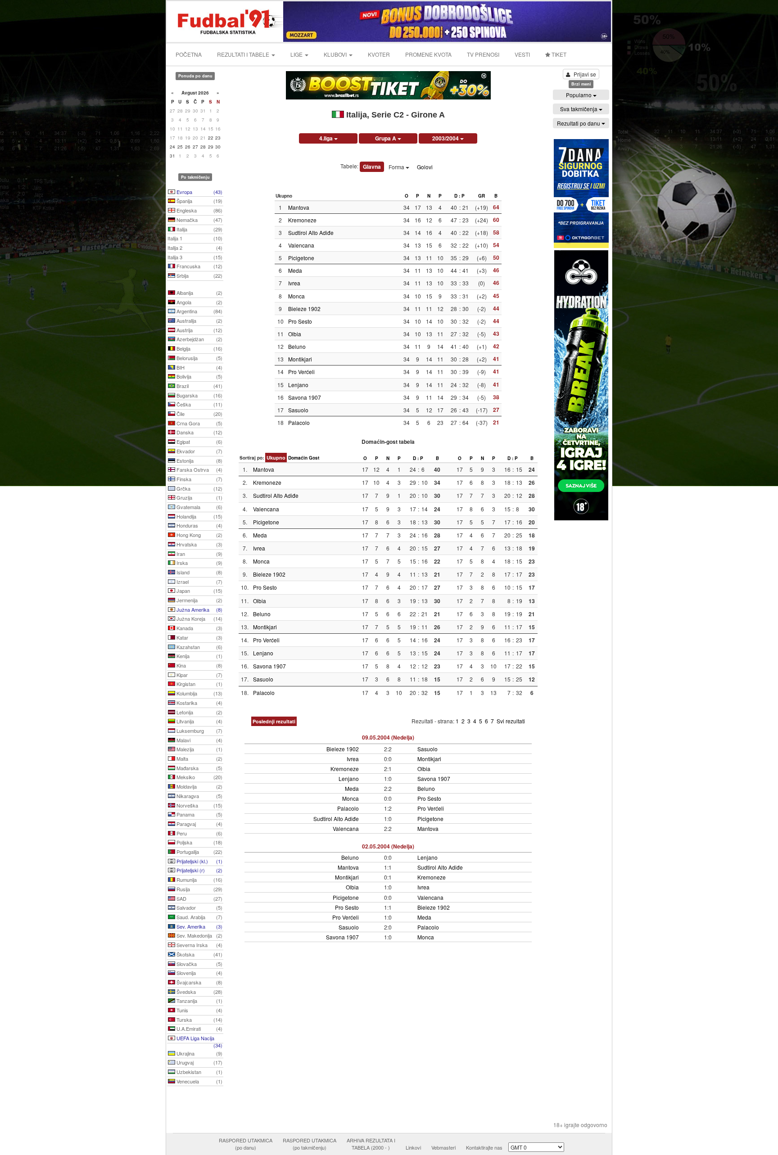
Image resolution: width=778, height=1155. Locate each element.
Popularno (579, 95)
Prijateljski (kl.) (198, 861)
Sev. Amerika (198, 926)
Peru (198, 833)
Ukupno (276, 457)
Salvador (198, 907)
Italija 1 (194, 238)
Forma (397, 167)
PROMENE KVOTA (428, 54)
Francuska (198, 266)
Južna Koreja (198, 618)
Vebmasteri (443, 1147)
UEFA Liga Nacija (198, 1038)
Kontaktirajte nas (484, 1147)
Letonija (198, 712)
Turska (198, 1019)
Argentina (198, 311)
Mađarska (198, 768)
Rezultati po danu (579, 123)
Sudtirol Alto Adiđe (311, 232)
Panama (198, 814)
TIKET (558, 54)
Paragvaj (198, 823)
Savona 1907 (304, 397)
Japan (198, 590)
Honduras (198, 525)
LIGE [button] (297, 54)
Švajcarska (198, 982)
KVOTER (379, 54)
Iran (198, 553)
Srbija (198, 275)
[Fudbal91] (225, 20)
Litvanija (198, 721)
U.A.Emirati (198, 1028)
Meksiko (198, 777)
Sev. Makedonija (198, 935)
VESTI (522, 54)
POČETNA (189, 54)
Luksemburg (198, 730)
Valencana (301, 245)
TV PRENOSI (483, 54)
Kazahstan (198, 646)
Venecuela (198, 1081)
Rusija (198, 889)
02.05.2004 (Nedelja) (388, 846)
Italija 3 (194, 257)
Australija (198, 320)
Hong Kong (198, 534)
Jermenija (198, 600)
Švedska (198, 991)
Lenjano (298, 384)
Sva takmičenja (579, 109)
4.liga (326, 138)
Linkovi (413, 1147)
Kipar (198, 674)
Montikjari (300, 359)
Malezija (198, 749)
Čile (198, 413)
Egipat (198, 441)
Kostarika (198, 702)
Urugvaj (198, 1062)
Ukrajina (198, 1053)
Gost (314, 458)
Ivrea (294, 283)
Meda (295, 270)
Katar (198, 637)
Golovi (425, 167)
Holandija (198, 516)
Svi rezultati (511, 721)
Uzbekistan (198, 1071)
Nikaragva (198, 795)
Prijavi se (585, 74)
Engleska (198, 210)
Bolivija (198, 376)
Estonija (198, 460)
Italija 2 (194, 247)
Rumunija (198, 879)
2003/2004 (446, 138)
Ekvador (198, 451)
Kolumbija (198, 693)
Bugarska (198, 395)
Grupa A (386, 138)
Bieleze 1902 (304, 308)
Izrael (198, 581)
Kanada (198, 628)
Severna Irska (198, 944)
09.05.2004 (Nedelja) (388, 737)
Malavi (198, 740)
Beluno (297, 346)
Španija (198, 200)
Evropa (198, 191)
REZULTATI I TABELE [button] (244, 54)
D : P (459, 196)
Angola (198, 302)
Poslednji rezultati (274, 721)
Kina (198, 665)
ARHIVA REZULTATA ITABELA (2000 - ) (371, 1144)
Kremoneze (302, 220)
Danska (198, 432)
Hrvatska (198, 544)
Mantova (298, 207)
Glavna (372, 166)
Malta (198, 758)
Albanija (198, 292)
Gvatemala (198, 506)
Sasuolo (298, 410)
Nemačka (198, 219)
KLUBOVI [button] (336, 54)
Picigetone (301, 258)
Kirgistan (198, 683)
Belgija (198, 348)
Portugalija (198, 851)
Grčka (198, 488)
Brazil (198, 385)
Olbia (294, 334)
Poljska (198, 842)
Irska (198, 562)
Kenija (198, 655)
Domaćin (298, 458)
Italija (198, 229)
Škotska (198, 954)
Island (198, 572)
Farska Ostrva (198, 469)
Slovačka (198, 963)
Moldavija (198, 786)
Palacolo (299, 422)
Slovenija (198, 972)
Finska (198, 479)
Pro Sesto (300, 321)
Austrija (198, 330)
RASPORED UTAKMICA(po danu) (245, 1144)
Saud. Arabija (198, 916)
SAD (198, 898)
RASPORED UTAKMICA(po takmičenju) (309, 1144)
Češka (198, 404)
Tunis (198, 1010)
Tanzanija (198, 1000)
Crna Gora (198, 423)
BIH (198, 367)
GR (481, 196)
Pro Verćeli (301, 371)
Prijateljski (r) (198, 870)
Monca (296, 296)
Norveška (198, 805)
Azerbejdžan (198, 339)
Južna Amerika (198, 609)
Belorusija (198, 357)
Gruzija (198, 497)
